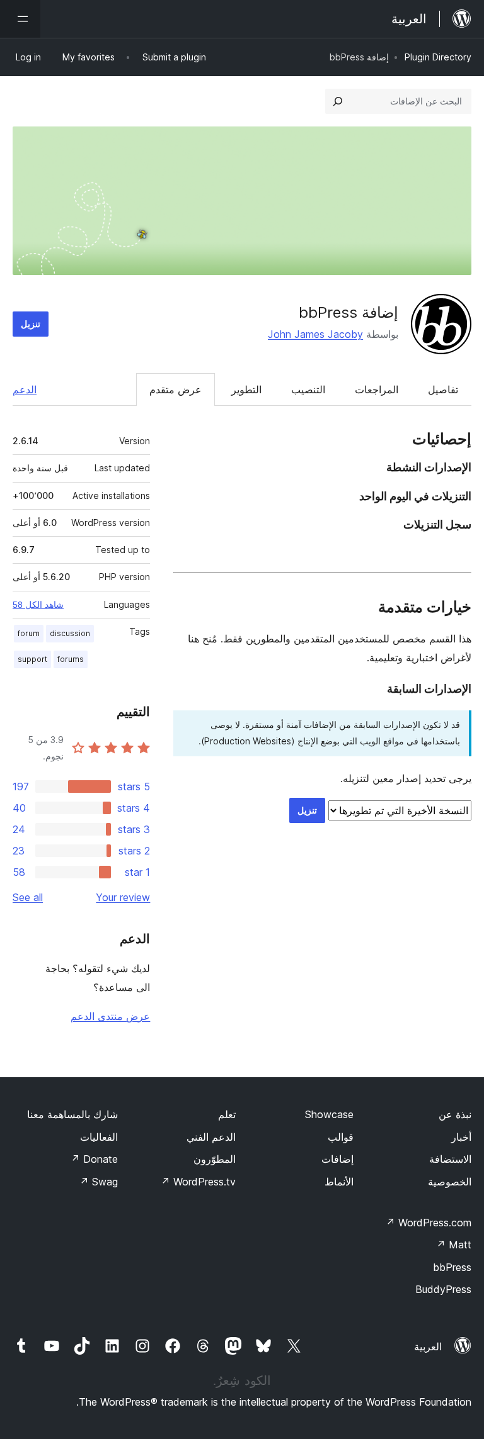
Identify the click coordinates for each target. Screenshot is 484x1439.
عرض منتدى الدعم (110, 1016)
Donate (94, 1159)
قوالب (341, 1137)
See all (28, 897)
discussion (70, 633)
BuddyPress (443, 1289)
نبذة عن (455, 1114)
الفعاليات (99, 1137)
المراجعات (376, 389)
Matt (453, 1244)
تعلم (227, 1114)
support (32, 659)
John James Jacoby (315, 334)
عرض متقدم (175, 389)
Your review (123, 897)
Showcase (329, 1114)
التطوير (246, 389)
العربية (428, 1346)
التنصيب (308, 389)
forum (29, 633)
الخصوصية (449, 1181)
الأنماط (339, 1181)
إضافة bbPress (348, 312)
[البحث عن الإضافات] (337, 101)
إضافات (337, 1159)
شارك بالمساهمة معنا (72, 1114)
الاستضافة (450, 1159)
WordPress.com (428, 1222)
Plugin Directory (438, 57)
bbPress (452, 1267)
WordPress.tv (198, 1181)
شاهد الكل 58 (38, 605)
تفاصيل (443, 389)
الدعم (25, 389)
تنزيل (30, 323)
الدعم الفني (211, 1137)
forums (70, 659)
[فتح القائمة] (20, 19)
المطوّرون (214, 1159)
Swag (98, 1181)
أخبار (461, 1137)
